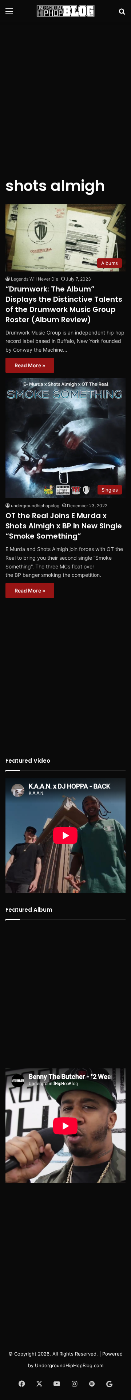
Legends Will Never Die (34, 279)
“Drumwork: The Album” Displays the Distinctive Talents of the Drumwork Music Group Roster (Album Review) (63, 304)
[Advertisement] (65, 94)
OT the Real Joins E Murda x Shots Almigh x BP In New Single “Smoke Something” (63, 526)
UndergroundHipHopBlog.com (69, 1365)
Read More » (30, 365)
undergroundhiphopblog (35, 505)
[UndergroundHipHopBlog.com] (65, 11)
